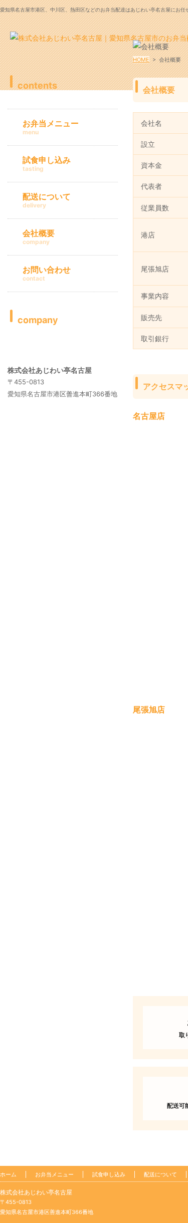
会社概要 (39, 237)
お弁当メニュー (51, 127)
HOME (141, 59)
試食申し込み (47, 163)
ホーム (8, 1174)
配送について (47, 200)
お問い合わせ (47, 273)
